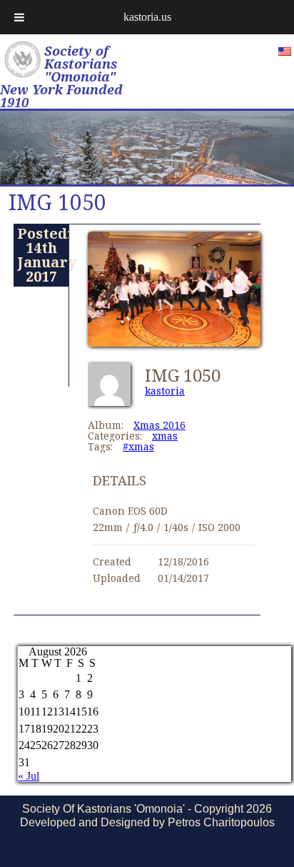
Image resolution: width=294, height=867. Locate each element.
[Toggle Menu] (19, 17)
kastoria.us (147, 17)
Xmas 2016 (159, 425)
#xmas (138, 446)
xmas (165, 435)
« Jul (28, 776)
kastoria (165, 390)
